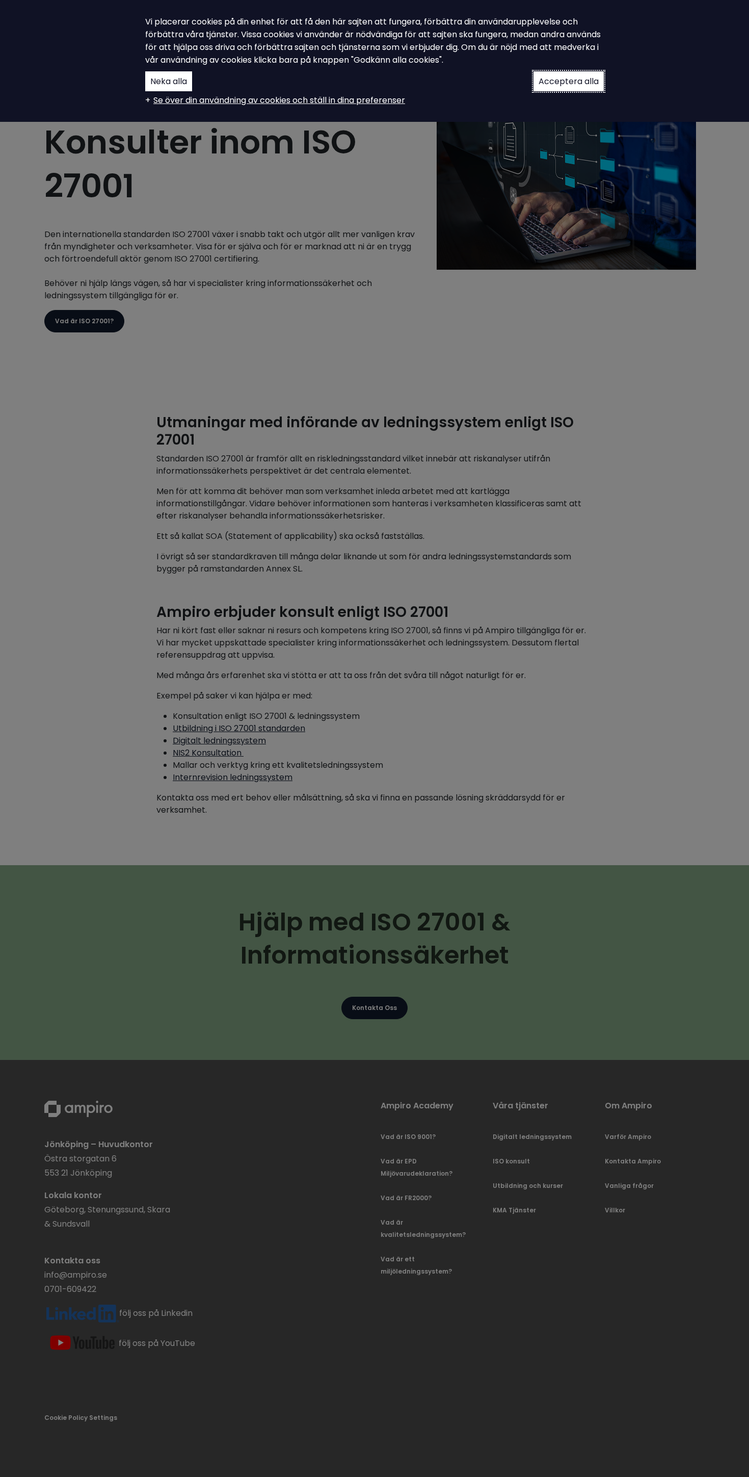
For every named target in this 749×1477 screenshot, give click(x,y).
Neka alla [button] (168, 81)
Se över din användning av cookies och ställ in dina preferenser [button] (279, 100)
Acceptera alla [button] (569, 81)
